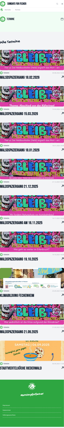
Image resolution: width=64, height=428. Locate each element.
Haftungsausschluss (9, 415)
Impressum (6, 405)
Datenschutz (7, 410)
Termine (17, 10)
